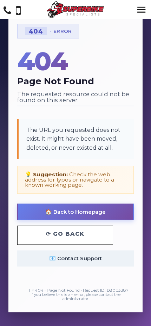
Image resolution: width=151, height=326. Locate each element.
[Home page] (75, 10)
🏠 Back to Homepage (75, 211)
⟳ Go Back (65, 234)
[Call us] (7, 11)
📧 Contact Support (75, 258)
